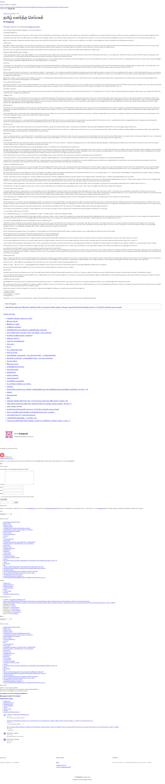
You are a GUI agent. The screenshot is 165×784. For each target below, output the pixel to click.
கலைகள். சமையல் (44, 7)
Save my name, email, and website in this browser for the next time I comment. (18, 496)
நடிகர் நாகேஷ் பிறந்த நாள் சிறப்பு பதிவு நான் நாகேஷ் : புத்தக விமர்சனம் (29, 333)
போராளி (13, 604)
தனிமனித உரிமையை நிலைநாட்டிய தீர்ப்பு (19, 318)
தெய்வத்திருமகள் (12, 369)
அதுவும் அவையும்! (13, 378)
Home (57, 762)
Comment (2, 484)
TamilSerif (18, 696)
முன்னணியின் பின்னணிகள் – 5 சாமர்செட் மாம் (22, 418)
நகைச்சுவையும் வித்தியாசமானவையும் (61, 7)
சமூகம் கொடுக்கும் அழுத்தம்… (83, 601)
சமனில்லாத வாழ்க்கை (14, 327)
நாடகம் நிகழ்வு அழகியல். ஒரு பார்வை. (19, 384)
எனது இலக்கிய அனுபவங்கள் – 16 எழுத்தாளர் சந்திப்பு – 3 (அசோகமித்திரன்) (31, 355)
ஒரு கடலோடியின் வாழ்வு (14, 350)
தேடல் (9, 347)
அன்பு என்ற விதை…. (15, 607)
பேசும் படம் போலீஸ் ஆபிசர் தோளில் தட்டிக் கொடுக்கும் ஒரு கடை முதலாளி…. (31, 412)
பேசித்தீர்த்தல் (11, 372)
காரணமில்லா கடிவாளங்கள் (15, 381)
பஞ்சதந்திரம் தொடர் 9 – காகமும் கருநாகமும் (21, 415)
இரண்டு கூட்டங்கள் (13, 324)
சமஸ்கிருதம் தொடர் (61, 765)
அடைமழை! (10, 344)
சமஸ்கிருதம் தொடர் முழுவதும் (6, 698)
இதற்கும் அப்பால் (12, 321)
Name (1, 487)
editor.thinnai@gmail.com (51, 508)
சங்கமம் (9, 392)
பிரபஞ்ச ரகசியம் (12, 361)
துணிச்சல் (113, 602)
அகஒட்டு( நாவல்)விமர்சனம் (15, 341)
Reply (1, 463)
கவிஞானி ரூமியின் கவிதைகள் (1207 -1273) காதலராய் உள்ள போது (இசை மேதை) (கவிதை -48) (37, 401)
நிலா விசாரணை (12, 395)
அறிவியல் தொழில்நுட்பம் (12, 7)
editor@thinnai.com (31, 508)
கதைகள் (38, 7)
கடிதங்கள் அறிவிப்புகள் (31, 7)
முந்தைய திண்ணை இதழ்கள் (63, 767)
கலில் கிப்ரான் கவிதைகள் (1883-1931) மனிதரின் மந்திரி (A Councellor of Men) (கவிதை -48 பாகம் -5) (37, 307)
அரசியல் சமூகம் (3, 7)
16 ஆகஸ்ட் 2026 (11, 8)
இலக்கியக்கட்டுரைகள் (21, 7)
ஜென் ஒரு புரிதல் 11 (13, 338)
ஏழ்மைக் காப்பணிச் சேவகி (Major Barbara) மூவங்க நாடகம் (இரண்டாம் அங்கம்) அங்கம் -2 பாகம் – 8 (38, 421)
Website (1, 493)
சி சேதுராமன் (10, 22)
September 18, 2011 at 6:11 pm (6, 458)
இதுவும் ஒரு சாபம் (12, 364)
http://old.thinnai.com (17, 693)
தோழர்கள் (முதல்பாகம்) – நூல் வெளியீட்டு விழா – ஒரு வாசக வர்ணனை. (30, 358)
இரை (8, 398)
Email (1, 490)
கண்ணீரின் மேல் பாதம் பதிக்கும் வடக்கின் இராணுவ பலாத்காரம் (27, 330)
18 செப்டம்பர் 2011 (34, 27)
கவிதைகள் (50, 7)
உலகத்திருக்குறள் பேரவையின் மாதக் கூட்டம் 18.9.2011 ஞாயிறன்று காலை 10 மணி (96, 307)
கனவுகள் (10, 386)
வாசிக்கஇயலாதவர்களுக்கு (15, 367)
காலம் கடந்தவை (12, 352)
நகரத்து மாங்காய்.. (13, 375)
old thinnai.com (101, 508)
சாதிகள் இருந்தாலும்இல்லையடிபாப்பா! (18, 599)
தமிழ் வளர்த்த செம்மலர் (8, 569)
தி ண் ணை (2, 1)
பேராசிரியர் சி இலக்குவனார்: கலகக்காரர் (20, 335)
